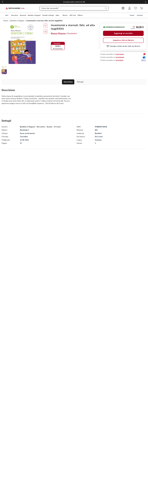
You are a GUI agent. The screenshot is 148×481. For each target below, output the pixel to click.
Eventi (132, 15)
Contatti (140, 15)
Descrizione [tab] (68, 82)
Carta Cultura (120, 54)
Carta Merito (119, 60)
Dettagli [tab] (80, 82)
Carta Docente (120, 57)
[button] (45, 32)
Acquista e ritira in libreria (123, 40)
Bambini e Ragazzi (17, 20)
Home (5, 20)
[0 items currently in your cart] (141, 8)
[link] (123, 8)
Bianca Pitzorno (58, 33)
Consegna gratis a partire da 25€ (74, 2)
